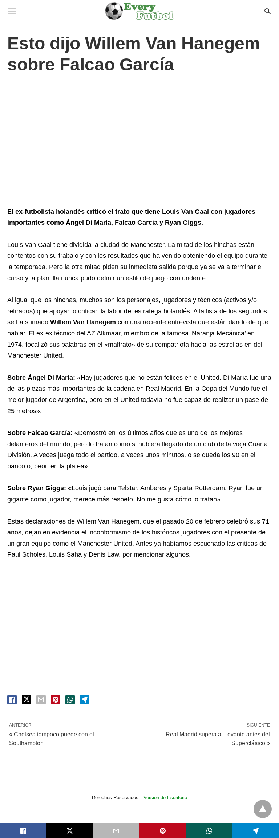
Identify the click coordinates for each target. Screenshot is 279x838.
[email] (116, 830)
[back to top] (263, 809)
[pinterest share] (55, 699)
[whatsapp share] (70, 699)
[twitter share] (26, 699)
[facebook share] (12, 699)
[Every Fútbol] (139, 11)
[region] (139, 142)
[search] (267, 11)
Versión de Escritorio (165, 797)
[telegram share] (84, 699)
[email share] (41, 699)
